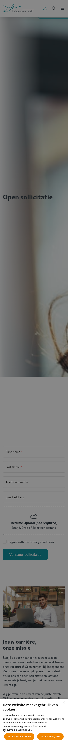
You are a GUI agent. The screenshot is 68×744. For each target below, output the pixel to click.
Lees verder (55, 726)
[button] (34, 730)
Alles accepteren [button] (19, 736)
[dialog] (34, 721)
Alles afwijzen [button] (50, 736)
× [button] (63, 702)
